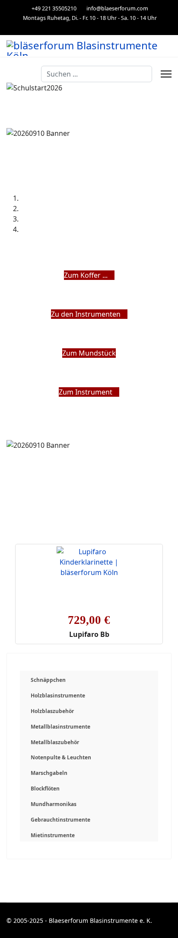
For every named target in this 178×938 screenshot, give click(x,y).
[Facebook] (89, 27)
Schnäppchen (48, 680)
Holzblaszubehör (52, 711)
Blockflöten (45, 788)
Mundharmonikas (53, 804)
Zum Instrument (86, 392)
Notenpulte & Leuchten (61, 757)
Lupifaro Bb (89, 634)
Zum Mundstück (89, 353)
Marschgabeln (49, 773)
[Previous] (9, 402)
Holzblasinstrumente (58, 695)
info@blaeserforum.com (117, 8)
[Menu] (166, 74)
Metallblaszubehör (55, 742)
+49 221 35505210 (54, 8)
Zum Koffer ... (86, 275)
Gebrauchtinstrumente (60, 819)
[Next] (14, 402)
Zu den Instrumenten (86, 314)
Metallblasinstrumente (60, 726)
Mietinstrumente (53, 835)
